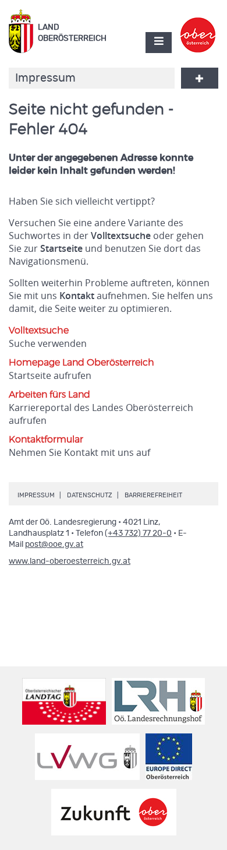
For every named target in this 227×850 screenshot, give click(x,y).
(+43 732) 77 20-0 (138, 533)
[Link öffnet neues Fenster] (198, 25)
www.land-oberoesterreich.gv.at (69, 561)
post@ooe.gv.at (54, 544)
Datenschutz (89, 495)
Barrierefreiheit (153, 495)
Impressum (36, 495)
